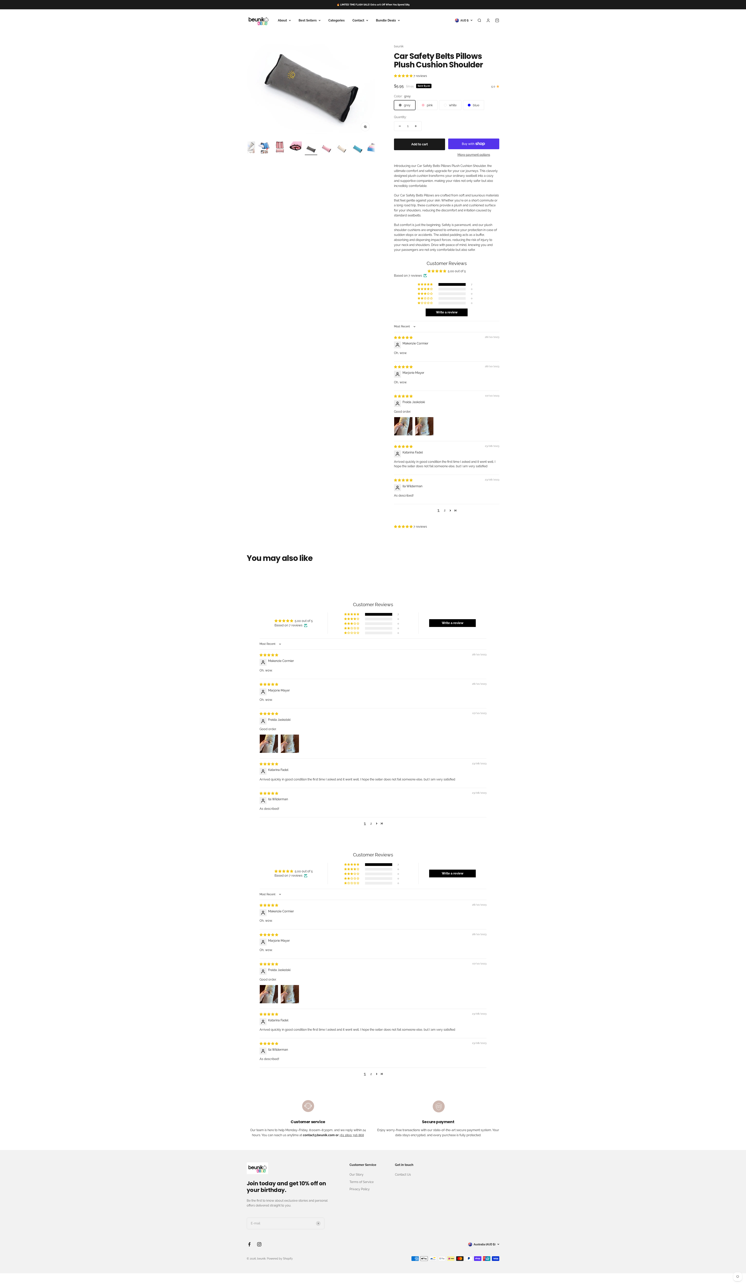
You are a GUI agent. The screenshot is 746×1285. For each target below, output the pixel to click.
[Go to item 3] (249, 148)
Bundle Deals (386, 20)
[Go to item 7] (311, 150)
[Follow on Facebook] (249, 1244)
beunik (399, 46)
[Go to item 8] (326, 148)
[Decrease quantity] (399, 126)
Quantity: (400, 117)
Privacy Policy (359, 1189)
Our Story (356, 1174)
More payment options (474, 155)
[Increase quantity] (415, 126)
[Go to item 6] (295, 148)
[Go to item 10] (357, 149)
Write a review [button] (447, 312)
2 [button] (444, 510)
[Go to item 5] (280, 148)
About (282, 20)
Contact (358, 20)
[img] (403, 337)
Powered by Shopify (280, 1258)
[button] (403, 76)
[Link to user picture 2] (424, 426)
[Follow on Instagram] (259, 1244)
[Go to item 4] (264, 148)
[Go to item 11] (373, 148)
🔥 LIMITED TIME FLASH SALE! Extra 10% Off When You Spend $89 (373, 4)
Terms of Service (361, 1182)
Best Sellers (308, 20)
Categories (336, 20)
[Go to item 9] (342, 149)
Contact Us (403, 1174)
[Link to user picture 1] (403, 426)
